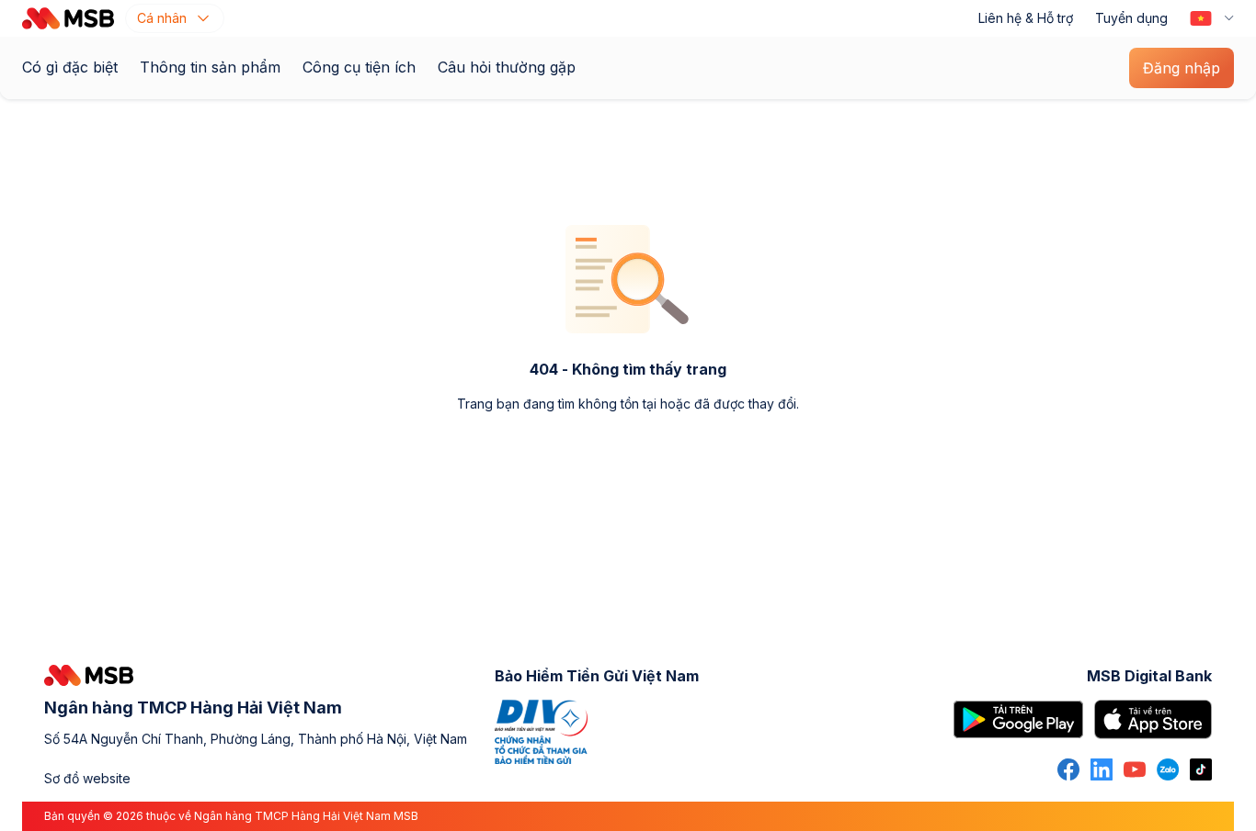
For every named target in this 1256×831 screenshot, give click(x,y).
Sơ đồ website (87, 778)
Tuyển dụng (1131, 18)
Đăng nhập (1181, 68)
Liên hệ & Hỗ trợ (1025, 18)
